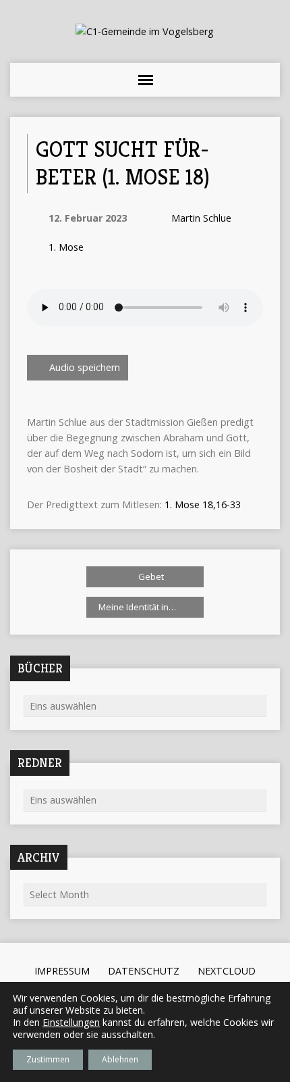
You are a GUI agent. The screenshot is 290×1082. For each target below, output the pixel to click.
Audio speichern (83, 367)
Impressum (62, 970)
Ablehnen (120, 1059)
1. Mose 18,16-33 (203, 504)
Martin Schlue (201, 218)
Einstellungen (71, 1022)
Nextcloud (227, 970)
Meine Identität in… (138, 607)
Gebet (150, 576)
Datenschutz (143, 970)
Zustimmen (47, 1059)
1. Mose (66, 247)
